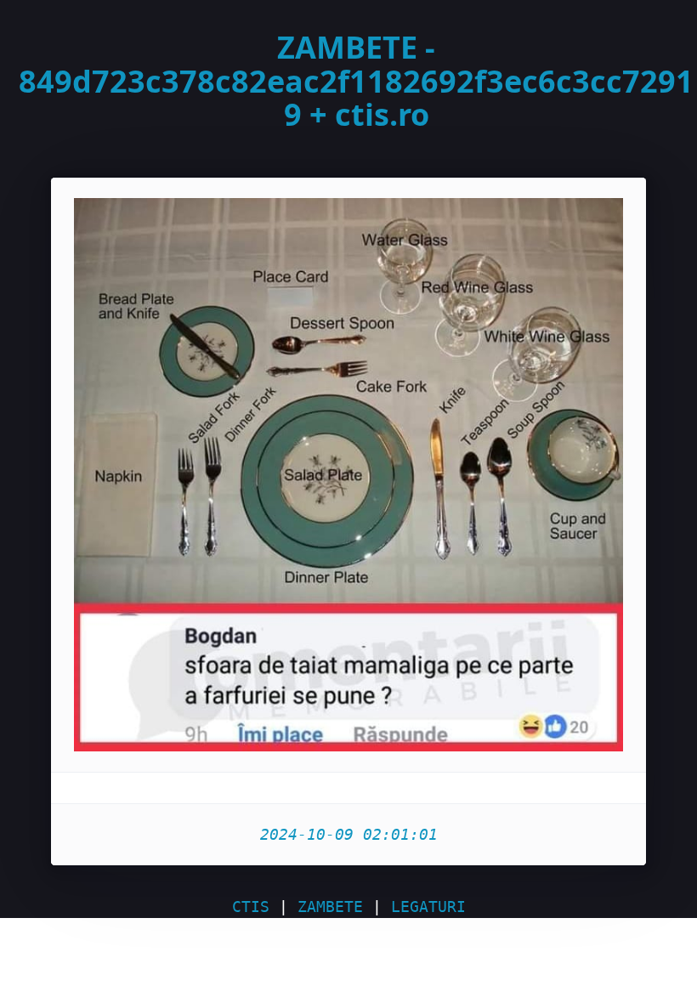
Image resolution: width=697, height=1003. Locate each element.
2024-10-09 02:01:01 (349, 834)
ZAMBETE (330, 906)
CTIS (250, 906)
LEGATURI (428, 906)
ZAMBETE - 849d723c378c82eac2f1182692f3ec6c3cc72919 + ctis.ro (356, 80)
